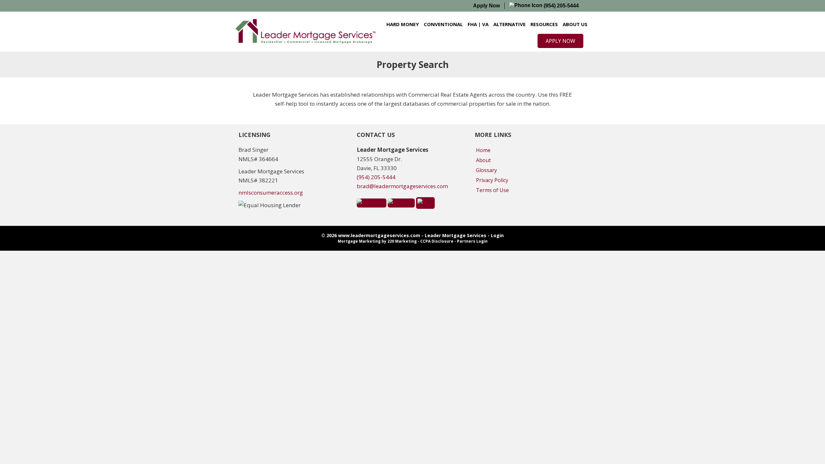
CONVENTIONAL (443, 24)
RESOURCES (544, 24)
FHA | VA (478, 24)
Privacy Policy (492, 180)
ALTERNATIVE (509, 24)
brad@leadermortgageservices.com (402, 186)
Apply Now (486, 5)
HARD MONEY (402, 24)
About (483, 160)
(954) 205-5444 (560, 5)
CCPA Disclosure (436, 241)
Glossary (486, 170)
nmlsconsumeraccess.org (270, 192)
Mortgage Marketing (359, 241)
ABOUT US (575, 24)
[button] (560, 41)
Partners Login (472, 241)
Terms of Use (492, 190)
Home (483, 150)
